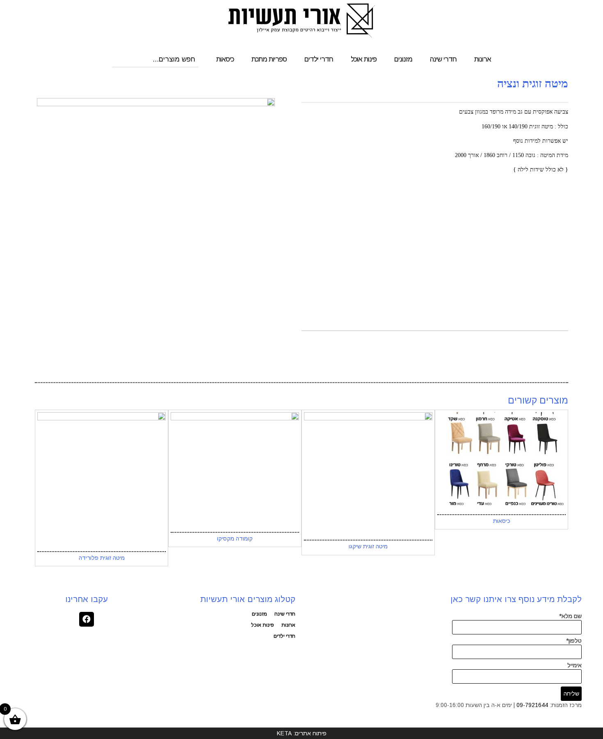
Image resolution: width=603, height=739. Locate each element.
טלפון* (574, 640)
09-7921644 (532, 705)
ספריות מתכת (269, 59)
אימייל (574, 665)
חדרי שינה (443, 59)
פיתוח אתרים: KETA (302, 733)
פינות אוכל (364, 59)
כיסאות (225, 59)
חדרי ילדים (318, 59)
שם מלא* (570, 616)
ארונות (482, 59)
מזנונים (403, 59)
